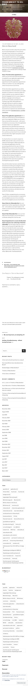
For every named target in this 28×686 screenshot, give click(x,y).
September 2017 (6, 453)
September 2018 (6, 432)
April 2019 (4, 423)
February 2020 (6, 417)
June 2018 (4, 438)
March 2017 (5, 471)
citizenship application (18, 508)
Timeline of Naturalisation (8, 370)
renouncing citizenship (16, 540)
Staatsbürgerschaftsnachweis (11, 553)
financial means (7, 519)
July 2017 (4, 459)
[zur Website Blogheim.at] (6, 572)
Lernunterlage (7, 527)
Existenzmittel (7, 516)
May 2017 (4, 465)
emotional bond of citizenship (11, 513)
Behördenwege (7, 500)
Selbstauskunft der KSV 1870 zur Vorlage (13, 546)
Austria (13, 491)
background (6, 494)
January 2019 (5, 429)
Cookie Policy (7, 680)
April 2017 (4, 468)
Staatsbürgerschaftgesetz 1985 (12, 550)
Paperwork (7, 262)
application (14, 489)
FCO (15, 516)
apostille (6, 489)
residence (16, 543)
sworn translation (8, 555)
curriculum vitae (8, 176)
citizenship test (7, 510)
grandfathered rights (9, 521)
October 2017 (5, 450)
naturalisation (7, 532)
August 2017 (5, 456)
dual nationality (18, 510)
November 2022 (6, 408)
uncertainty (6, 558)
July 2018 (4, 435)
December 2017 (6, 444)
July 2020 (4, 414)
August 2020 (5, 411)
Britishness (6, 505)
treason (17, 555)
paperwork (6, 538)
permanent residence (18, 538)
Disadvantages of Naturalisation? (10, 367)
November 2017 (6, 447)
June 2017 (4, 462)
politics (5, 540)
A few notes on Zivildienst (8, 373)
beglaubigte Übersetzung (10, 497)
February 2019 (5, 426)
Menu (14, 14)
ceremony (15, 505)
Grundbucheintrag (8, 524)
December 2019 (6, 420)
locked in (6, 529)
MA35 (13, 529)
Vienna (14, 558)
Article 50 (6, 491)
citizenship (6, 508)
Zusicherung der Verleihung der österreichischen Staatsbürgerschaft (14, 266)
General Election (19, 519)
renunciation (7, 543)
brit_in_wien (20, 44)
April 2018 (4, 441)
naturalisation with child (10, 535)
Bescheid (6, 264)
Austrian (21, 491)
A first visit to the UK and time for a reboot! (13, 360)
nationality (20, 529)
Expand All (4, 659)
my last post (19, 66)
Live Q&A (16, 527)
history (18, 524)
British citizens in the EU (10, 502)
